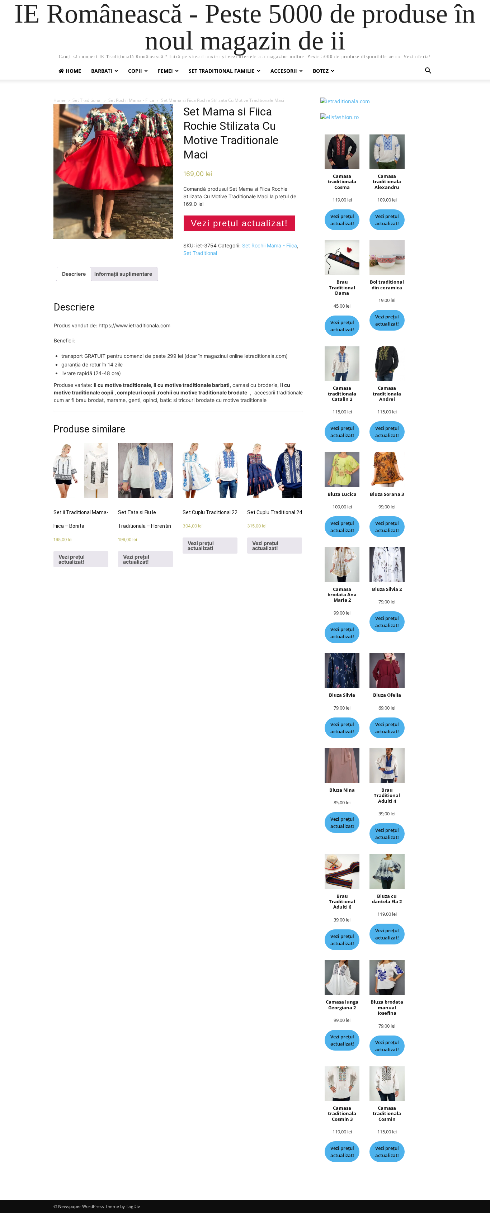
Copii (135, 70)
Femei (165, 70)
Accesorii (283, 70)
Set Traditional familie (222, 70)
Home (59, 100)
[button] (428, 71)
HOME (72, 70)
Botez (321, 70)
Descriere (74, 274)
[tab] (74, 274)
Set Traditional (87, 100)
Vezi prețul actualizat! (239, 223)
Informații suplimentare (123, 274)
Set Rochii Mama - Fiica (131, 100)
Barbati (101, 70)
